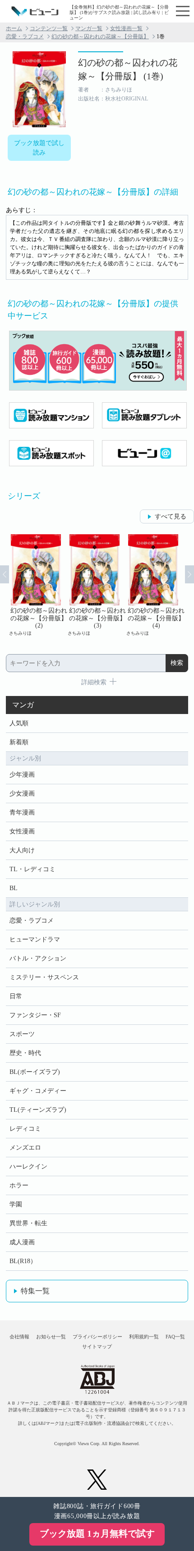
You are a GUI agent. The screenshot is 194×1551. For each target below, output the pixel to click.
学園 (15, 1204)
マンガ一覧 (88, 28)
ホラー (18, 1185)
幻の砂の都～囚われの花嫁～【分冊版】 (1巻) (127, 69)
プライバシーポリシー (97, 1336)
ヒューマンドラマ (34, 939)
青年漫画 (22, 812)
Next (189, 574)
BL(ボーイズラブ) (34, 1072)
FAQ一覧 (175, 1336)
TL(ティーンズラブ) (37, 1109)
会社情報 (19, 1336)
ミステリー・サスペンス (44, 977)
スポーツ (22, 1034)
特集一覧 (35, 1291)
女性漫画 (22, 831)
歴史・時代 (25, 1053)
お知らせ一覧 (51, 1336)
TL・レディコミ (32, 869)
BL (13, 888)
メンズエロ (25, 1147)
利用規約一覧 (144, 1336)
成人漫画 (22, 1242)
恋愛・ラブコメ (25, 36)
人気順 (18, 723)
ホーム (14, 28)
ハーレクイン (28, 1166)
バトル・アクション (37, 958)
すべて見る (170, 516)
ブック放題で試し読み (39, 148)
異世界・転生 (28, 1223)
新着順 (18, 742)
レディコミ (25, 1128)
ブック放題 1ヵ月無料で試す (97, 1533)
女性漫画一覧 (126, 28)
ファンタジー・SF (35, 1015)
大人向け (22, 850)
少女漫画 (22, 793)
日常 (15, 996)
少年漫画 (22, 774)
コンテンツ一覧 (49, 28)
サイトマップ (97, 1346)
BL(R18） (23, 1261)
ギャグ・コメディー (37, 1090)
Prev (4, 574)
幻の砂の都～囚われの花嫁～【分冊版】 (100, 36)
